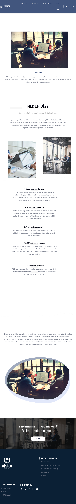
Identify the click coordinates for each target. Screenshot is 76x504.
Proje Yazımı (45, 472)
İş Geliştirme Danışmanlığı (49, 469)
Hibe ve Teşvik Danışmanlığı (50, 465)
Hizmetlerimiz (47, 3)
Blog (57, 3)
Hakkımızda (34, 3)
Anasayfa (23, 3)
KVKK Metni (7, 495)
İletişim (57, 9)
